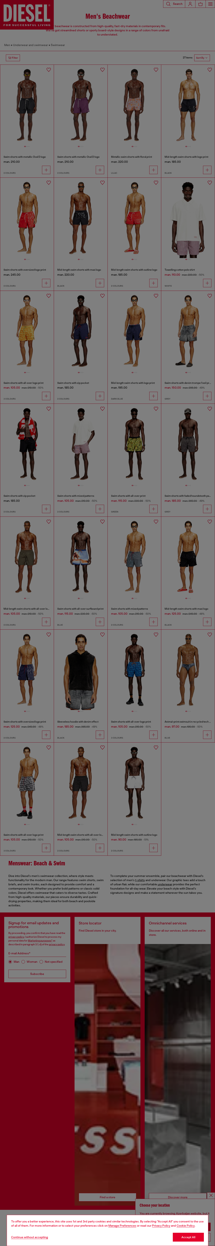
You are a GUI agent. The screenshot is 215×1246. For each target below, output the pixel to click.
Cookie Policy (186, 1225)
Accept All (188, 1237)
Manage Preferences (122, 1225)
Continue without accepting (29, 1237)
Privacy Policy (161, 1225)
